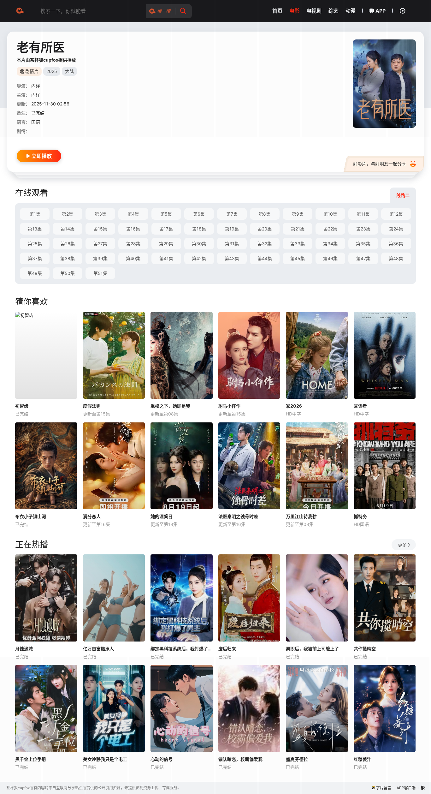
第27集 (100, 243)
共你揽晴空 (365, 648)
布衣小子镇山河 (30, 516)
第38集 (67, 258)
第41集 (166, 258)
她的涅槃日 (162, 516)
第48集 (396, 258)
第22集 (330, 228)
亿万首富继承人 (98, 648)
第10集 (330, 214)
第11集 (363, 214)
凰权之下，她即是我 (170, 406)
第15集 (100, 228)
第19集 (232, 228)
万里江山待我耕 (301, 516)
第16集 (133, 228)
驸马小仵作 (229, 406)
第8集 (264, 214)
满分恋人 (92, 516)
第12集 (396, 214)
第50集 (67, 273)
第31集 (232, 243)
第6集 (199, 214)
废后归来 (227, 648)
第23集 (363, 228)
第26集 (68, 243)
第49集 (34, 273)
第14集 (67, 228)
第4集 (133, 214)
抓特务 (360, 516)
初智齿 (21, 406)
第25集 (35, 243)
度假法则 (92, 406)
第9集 (298, 214)
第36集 (396, 243)
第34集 (330, 243)
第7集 (232, 214)
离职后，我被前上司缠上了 (312, 648)
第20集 (264, 228)
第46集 (330, 258)
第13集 (35, 228)
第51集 (100, 273)
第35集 (363, 243)
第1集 (34, 214)
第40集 (133, 258)
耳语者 (360, 406)
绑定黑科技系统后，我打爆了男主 (182, 648)
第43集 (232, 258)
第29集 (166, 243)
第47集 (363, 258)
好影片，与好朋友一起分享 (379, 163)
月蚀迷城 (24, 648)
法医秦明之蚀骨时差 (238, 516)
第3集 (100, 214)
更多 (402, 544)
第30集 (199, 243)
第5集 (166, 214)
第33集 (297, 243)
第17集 (166, 228)
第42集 (199, 258)
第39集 (100, 258)
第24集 (396, 228)
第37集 (35, 258)
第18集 (199, 228)
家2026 (294, 406)
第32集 (264, 243)
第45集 (297, 258)
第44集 (264, 258)
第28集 (133, 243)
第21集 (297, 228)
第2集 (67, 214)
